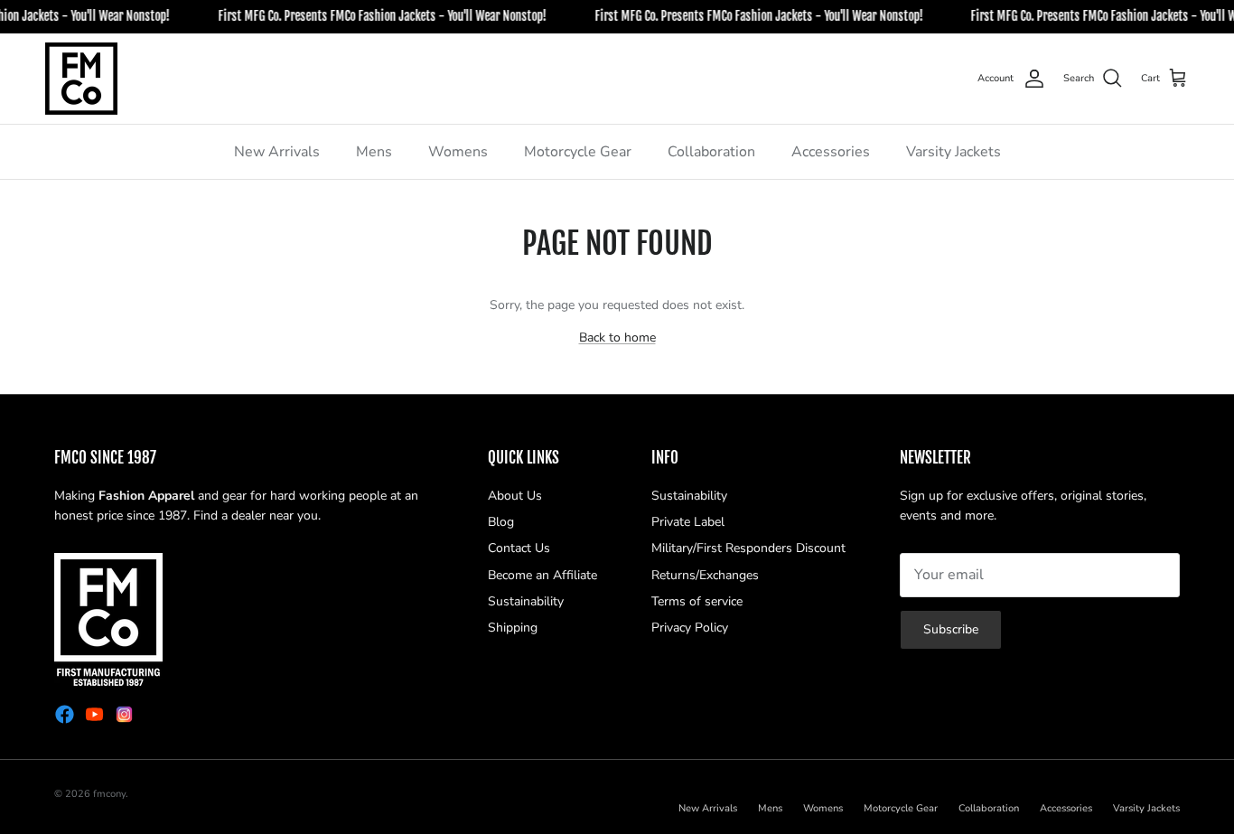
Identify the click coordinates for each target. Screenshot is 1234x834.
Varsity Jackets (953, 152)
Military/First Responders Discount (748, 548)
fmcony (109, 794)
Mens (374, 152)
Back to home (617, 337)
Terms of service (697, 601)
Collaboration (711, 152)
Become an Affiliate (542, 575)
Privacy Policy (689, 627)
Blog (501, 521)
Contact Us (519, 548)
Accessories (830, 152)
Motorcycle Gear (577, 152)
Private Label (688, 521)
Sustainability (526, 601)
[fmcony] (81, 78)
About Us (515, 495)
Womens (458, 152)
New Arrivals (277, 152)
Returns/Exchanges (705, 575)
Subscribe (950, 629)
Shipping (513, 627)
